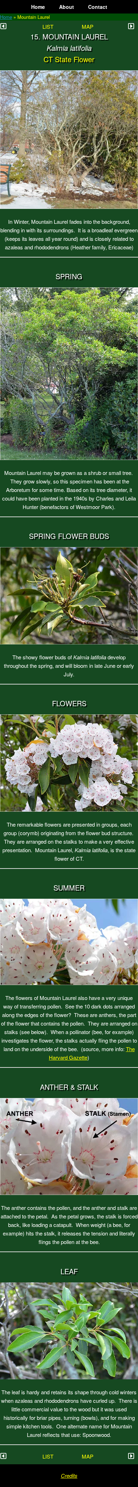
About (66, 6)
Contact (97, 6)
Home (38, 6)
